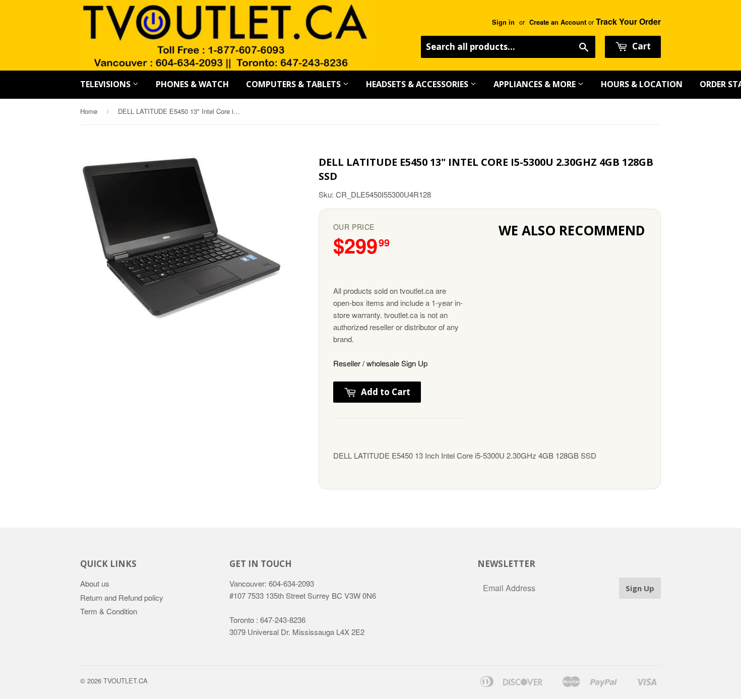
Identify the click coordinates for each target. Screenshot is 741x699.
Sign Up (640, 588)
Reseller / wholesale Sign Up (380, 363)
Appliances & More (535, 84)
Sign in (503, 22)
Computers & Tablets (294, 84)
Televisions (106, 84)
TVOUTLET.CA (125, 680)
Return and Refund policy (121, 597)
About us (94, 583)
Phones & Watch (192, 84)
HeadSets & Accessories (418, 84)
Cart (640, 46)
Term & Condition (108, 611)
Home (88, 111)
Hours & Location (642, 84)
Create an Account (557, 22)
